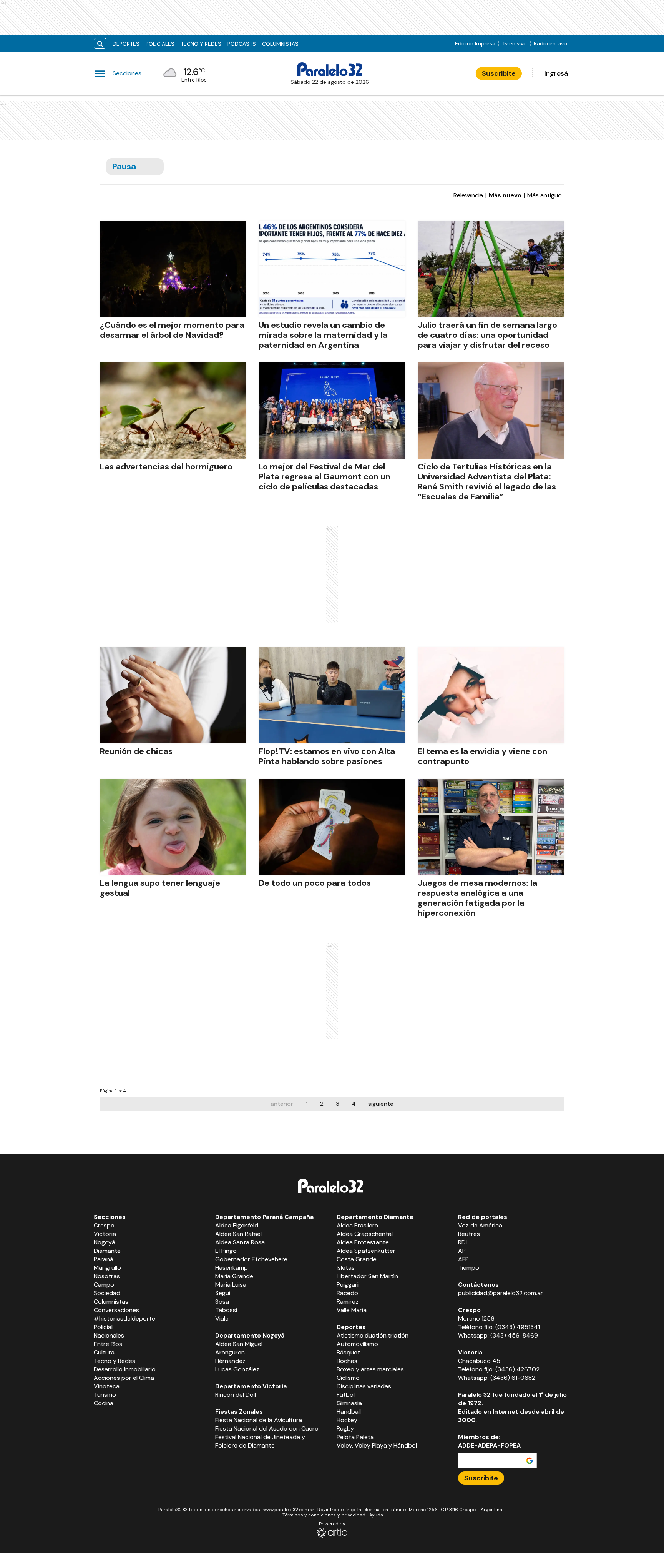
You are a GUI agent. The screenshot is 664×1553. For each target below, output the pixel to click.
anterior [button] (282, 1104)
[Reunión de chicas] (173, 695)
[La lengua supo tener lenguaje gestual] (173, 827)
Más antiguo (544, 195)
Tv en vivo (514, 43)
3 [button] (337, 1104)
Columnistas (280, 43)
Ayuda (376, 1515)
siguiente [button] (380, 1104)
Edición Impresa (475, 43)
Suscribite (499, 73)
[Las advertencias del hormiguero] (173, 410)
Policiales (160, 43)
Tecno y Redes (201, 43)
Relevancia (468, 195)
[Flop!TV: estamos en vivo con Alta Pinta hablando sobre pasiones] (332, 695)
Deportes (126, 43)
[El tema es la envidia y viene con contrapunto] (491, 695)
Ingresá (556, 73)
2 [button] (322, 1104)
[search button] (100, 43)
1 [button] (306, 1104)
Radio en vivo (550, 43)
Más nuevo (505, 195)
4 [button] (354, 1104)
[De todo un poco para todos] (332, 827)
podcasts (241, 43)
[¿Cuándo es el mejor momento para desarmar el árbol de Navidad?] (173, 269)
